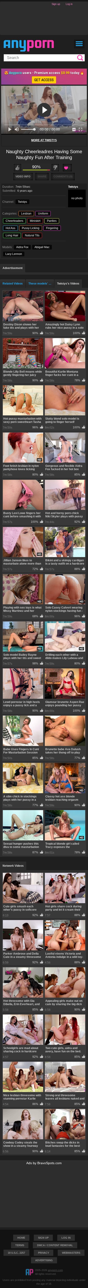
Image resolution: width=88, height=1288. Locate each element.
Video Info (23, 176)
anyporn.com (55, 1270)
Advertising (44, 1260)
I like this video (17, 168)
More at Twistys (44, 140)
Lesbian (26, 213)
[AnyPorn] (29, 46)
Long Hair (12, 235)
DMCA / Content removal (55, 1245)
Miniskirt (35, 220)
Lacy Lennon (13, 254)
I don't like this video (55, 168)
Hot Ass (10, 228)
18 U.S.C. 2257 (16, 1252)
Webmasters (71, 1252)
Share (42, 176)
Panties (52, 220)
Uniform (43, 213)
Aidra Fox (22, 247)
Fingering (52, 228)
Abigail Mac (42, 247)
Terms (19, 1245)
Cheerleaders (14, 220)
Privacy (43, 1252)
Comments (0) (63, 176)
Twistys (73, 186)
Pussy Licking (30, 228)
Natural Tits (32, 235)
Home (21, 1237)
